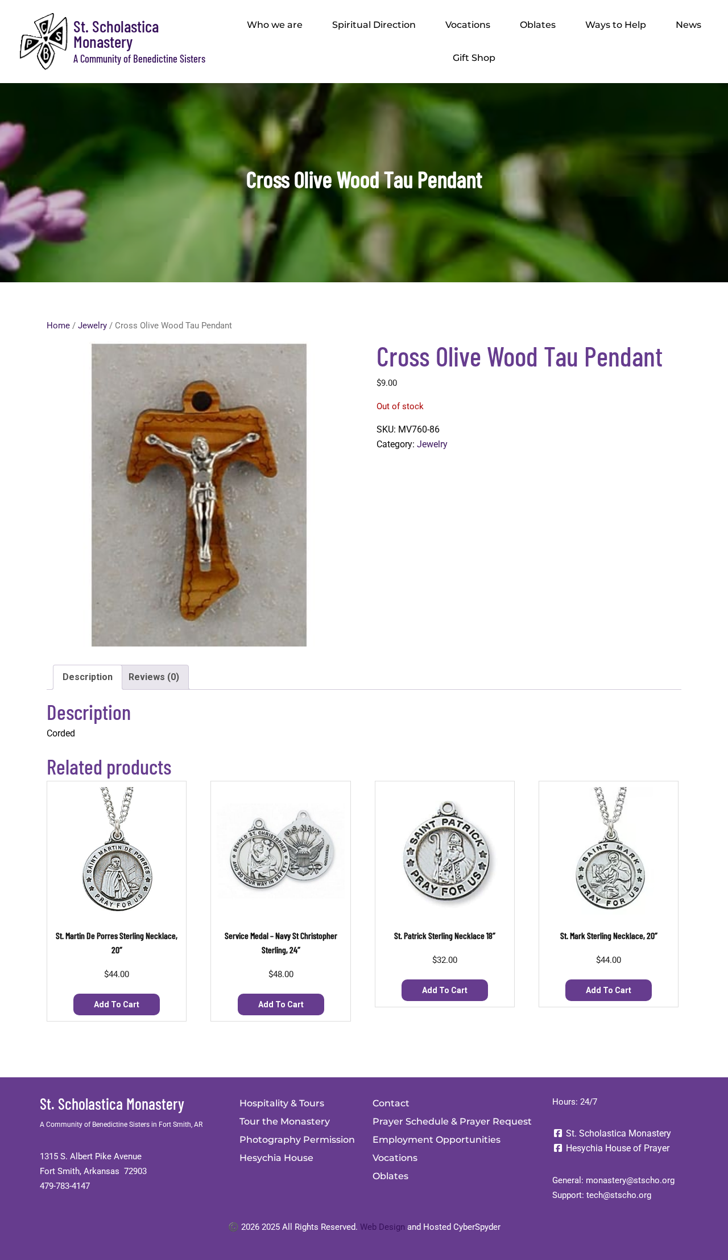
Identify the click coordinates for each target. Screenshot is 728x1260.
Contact (391, 1103)
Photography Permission (297, 1139)
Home (58, 325)
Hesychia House (276, 1157)
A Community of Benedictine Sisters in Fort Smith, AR (121, 1125)
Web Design (382, 1227)
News (688, 24)
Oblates (538, 24)
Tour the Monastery (284, 1121)
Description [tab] (88, 677)
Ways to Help (615, 24)
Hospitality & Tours (281, 1103)
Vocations (467, 24)
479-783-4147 (65, 1186)
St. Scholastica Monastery (116, 33)
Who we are (275, 24)
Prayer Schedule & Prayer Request (452, 1121)
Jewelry (92, 325)
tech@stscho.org (618, 1195)
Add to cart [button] (116, 1004)
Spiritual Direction (374, 24)
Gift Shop (474, 57)
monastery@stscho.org (630, 1180)
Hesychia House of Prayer (616, 1148)
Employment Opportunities (436, 1139)
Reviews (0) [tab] (154, 677)
